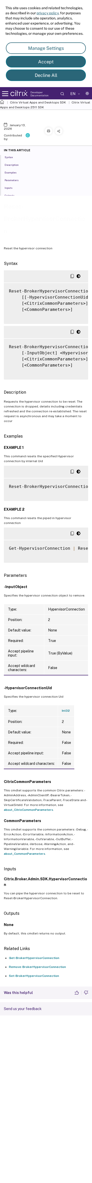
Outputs (9, 195)
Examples (10, 172)
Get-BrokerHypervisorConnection (34, 958)
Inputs (8, 187)
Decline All (46, 75)
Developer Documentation (39, 94)
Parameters (11, 180)
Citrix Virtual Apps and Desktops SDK (38, 102)
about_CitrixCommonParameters (28, 810)
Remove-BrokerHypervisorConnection (37, 967)
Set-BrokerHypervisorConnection (34, 976)
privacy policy (48, 13)
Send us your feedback (23, 1009)
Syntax (9, 157)
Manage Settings (46, 48)
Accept (46, 61)
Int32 (66, 710)
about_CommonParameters (24, 854)
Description (12, 164)
